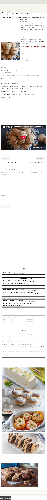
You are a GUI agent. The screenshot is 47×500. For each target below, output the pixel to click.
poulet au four (24, 346)
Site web (3, 200)
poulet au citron (18, 346)
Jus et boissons (32, 290)
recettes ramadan (8, 351)
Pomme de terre (6, 346)
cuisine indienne (8, 283)
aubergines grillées (14, 334)
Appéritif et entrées (17, 273)
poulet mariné (31, 346)
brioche (20, 334)
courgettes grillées (15, 336)
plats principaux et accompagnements (17, 344)
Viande (35, 353)
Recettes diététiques (9, 305)
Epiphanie (28, 287)
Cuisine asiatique (8, 280)
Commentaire (4, 176)
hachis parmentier (16, 339)
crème (21, 336)
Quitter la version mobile (5, 498)
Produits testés (23, 297)
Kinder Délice (23, 339)
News (36, 293)
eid (26, 336)
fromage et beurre (9, 289)
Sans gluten (38, 307)
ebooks (22, 286)
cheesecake (39, 334)
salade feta (15, 353)
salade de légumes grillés (7, 353)
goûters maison (5, 339)
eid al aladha (30, 336)
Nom (2, 190)
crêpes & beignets (8, 277)
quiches (31, 298)
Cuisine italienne (19, 283)
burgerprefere (31, 334)
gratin (10, 339)
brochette (24, 334)
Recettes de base (29, 301)
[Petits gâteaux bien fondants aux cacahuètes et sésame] (10, 42)
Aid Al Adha (6, 272)
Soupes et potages (8, 308)
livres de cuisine (8, 292)
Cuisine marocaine (31, 284)
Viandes (40, 354)
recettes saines (19, 351)
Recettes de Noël (8, 303)
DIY (24, 336)
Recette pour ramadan (10, 300)
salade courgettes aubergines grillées (35, 351)
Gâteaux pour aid (20, 289)
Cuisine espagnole (20, 280)
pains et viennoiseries (10, 295)
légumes (29, 339)
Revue (19, 305)
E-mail (3, 195)
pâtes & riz (21, 295)
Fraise (35, 336)
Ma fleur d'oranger (16, 13)
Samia (22, 54)
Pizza (26, 341)
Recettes (21, 300)
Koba (35, 494)
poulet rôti (37, 346)
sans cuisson (30, 353)
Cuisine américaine (26, 278)
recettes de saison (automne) (23, 303)
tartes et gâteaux (29, 309)
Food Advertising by (9, 247)
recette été (25, 351)
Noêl (16, 341)
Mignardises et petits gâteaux (24, 292)
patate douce (21, 341)
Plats (27, 296)
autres (27, 274)
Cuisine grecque (32, 281)
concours (6, 337)
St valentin (19, 308)
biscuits (32, 275)
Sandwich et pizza (27, 306)
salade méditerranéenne (22, 353)
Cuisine (17, 277)
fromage (39, 336)
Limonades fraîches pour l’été (9, 317)
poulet (12, 346)
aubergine (5, 334)
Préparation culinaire (10, 297)
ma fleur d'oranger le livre (8, 341)
